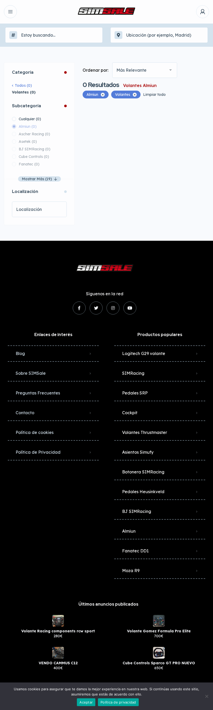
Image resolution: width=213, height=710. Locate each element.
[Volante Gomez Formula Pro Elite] (159, 621)
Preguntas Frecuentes (38, 393)
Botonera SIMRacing (143, 471)
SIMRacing (133, 373)
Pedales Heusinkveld (143, 491)
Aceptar (86, 702)
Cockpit (129, 412)
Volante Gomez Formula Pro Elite (159, 631)
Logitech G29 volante (143, 353)
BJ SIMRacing (136, 511)
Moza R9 (130, 570)
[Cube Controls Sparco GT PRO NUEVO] (159, 653)
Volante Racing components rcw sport (58, 631)
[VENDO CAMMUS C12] (58, 653)
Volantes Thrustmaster (144, 432)
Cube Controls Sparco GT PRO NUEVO (159, 663)
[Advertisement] (146, 142)
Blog (20, 353)
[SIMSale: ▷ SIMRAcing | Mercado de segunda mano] (106, 11)
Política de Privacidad (38, 452)
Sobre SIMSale (31, 373)
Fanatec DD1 (135, 550)
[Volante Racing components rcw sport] (58, 621)
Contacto (25, 412)
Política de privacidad (118, 702)
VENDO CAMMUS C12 (58, 663)
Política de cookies (35, 432)
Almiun (129, 531)
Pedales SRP (135, 393)
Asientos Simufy (138, 452)
